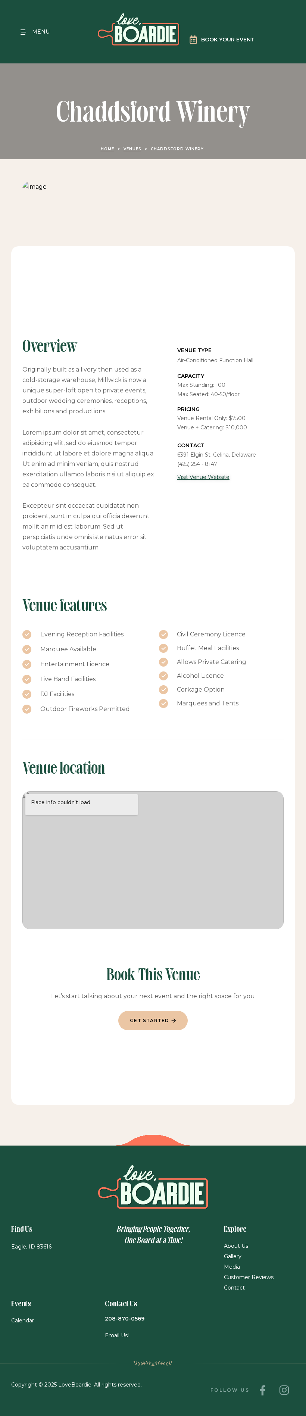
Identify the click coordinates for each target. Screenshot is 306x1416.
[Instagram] (284, 1390)
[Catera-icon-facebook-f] (262, 1390)
